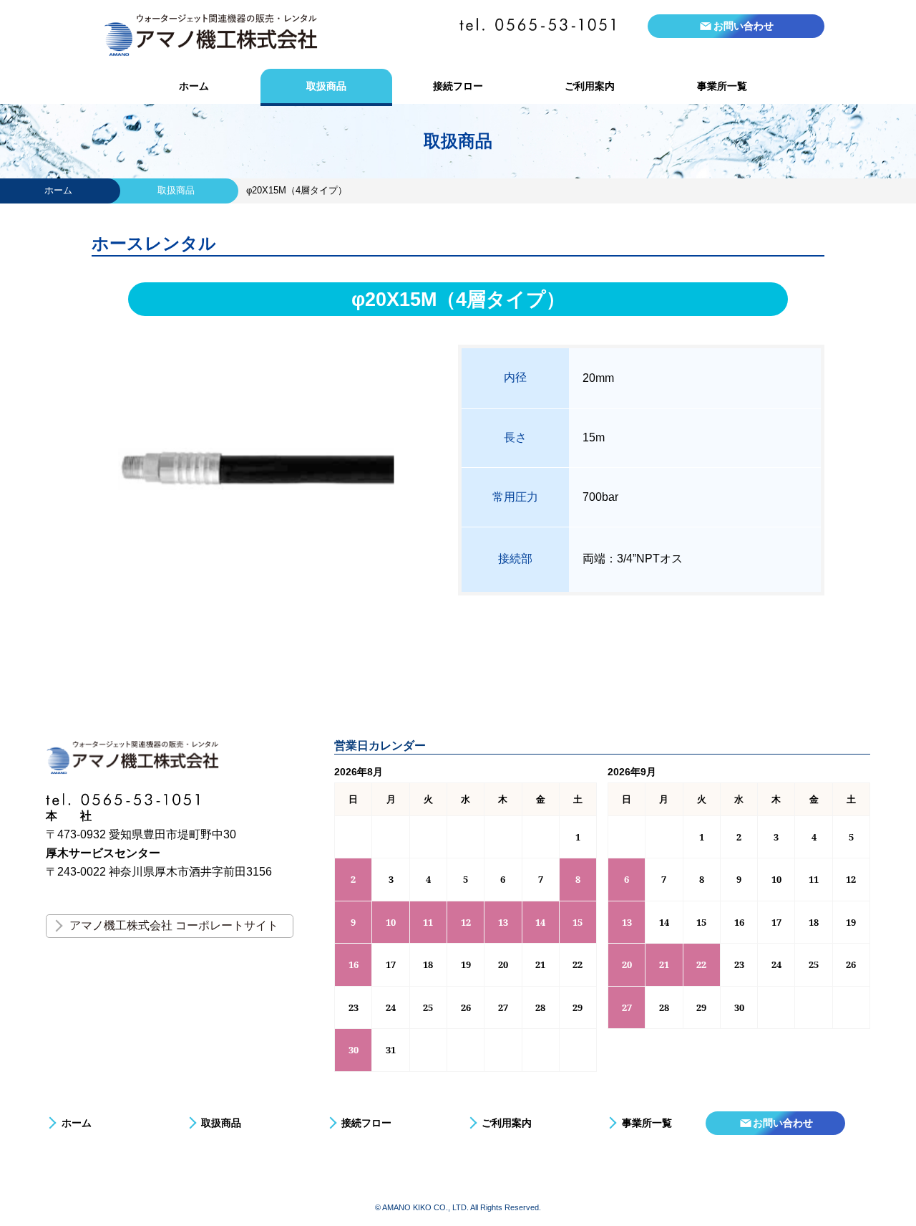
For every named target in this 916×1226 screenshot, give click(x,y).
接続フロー (458, 86)
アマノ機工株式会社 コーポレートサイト (173, 925)
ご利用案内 (590, 86)
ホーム (194, 86)
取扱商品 (326, 86)
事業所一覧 (722, 86)
